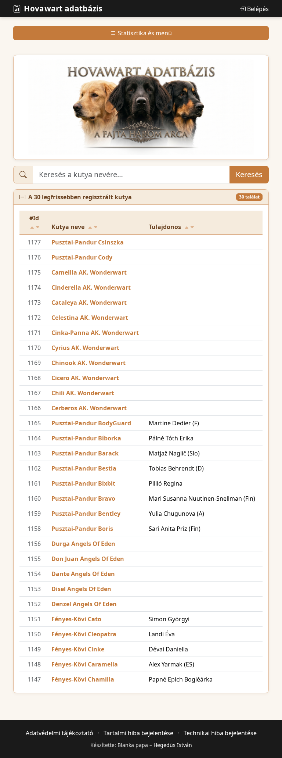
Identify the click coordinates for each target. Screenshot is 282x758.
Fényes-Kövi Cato (76, 619)
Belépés (258, 9)
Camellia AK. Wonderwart (89, 272)
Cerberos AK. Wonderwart (89, 408)
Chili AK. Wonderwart (82, 393)
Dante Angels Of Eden (83, 574)
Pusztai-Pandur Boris (82, 529)
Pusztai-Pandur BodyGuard (91, 423)
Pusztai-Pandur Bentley (85, 513)
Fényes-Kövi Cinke (77, 649)
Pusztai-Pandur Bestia (83, 468)
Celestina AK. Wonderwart (89, 318)
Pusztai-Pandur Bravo (83, 498)
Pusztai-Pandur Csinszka (87, 242)
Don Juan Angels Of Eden (87, 559)
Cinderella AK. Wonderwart (91, 287)
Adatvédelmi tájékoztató (59, 733)
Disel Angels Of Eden (81, 589)
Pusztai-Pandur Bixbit (83, 483)
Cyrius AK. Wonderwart (85, 348)
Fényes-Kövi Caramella (84, 664)
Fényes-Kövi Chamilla (82, 679)
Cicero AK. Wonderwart (85, 378)
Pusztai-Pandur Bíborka (86, 438)
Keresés (249, 174)
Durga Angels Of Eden (83, 544)
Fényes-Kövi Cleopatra (83, 634)
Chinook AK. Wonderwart (88, 363)
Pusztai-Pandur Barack (85, 453)
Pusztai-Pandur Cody (81, 257)
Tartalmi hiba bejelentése (138, 733)
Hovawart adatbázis (63, 8)
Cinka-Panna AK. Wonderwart (95, 333)
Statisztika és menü (145, 33)
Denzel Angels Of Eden (84, 604)
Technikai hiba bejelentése (220, 733)
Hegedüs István (172, 744)
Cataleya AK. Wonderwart (89, 302)
